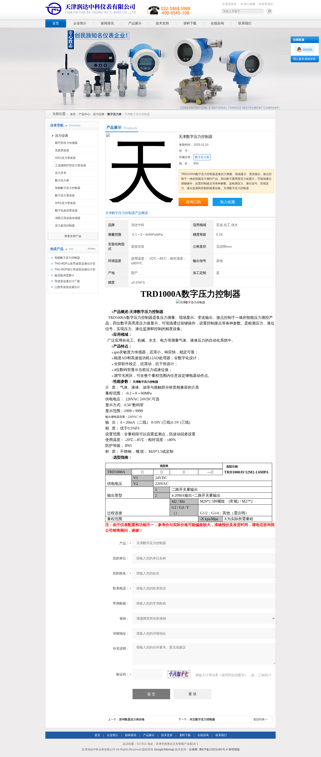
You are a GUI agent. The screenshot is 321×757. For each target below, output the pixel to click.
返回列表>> (260, 719)
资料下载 (189, 23)
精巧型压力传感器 (66, 142)
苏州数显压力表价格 (132, 719)
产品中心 (84, 114)
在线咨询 (217, 23)
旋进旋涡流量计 (64, 275)
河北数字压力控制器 (202, 719)
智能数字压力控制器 (67, 188)
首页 (55, 23)
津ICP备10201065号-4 (213, 749)
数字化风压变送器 (66, 210)
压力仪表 (98, 114)
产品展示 (134, 23)
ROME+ (92, 249)
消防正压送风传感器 (67, 218)
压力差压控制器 (65, 225)
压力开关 (60, 173)
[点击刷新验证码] (179, 674)
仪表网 (193, 749)
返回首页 (231, 4)
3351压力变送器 (65, 158)
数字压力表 (62, 180)
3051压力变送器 (65, 203)
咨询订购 (193, 202)
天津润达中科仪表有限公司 (118, 9)
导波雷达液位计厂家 (67, 281)
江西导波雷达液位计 (67, 287)
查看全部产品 (72, 236)
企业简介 (79, 23)
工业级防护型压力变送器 (70, 165)
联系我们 (267, 4)
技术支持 (162, 23)
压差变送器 (62, 150)
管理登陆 (234, 749)
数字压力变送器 (65, 195)
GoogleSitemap (164, 749)
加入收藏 (249, 4)
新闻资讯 (107, 23)
